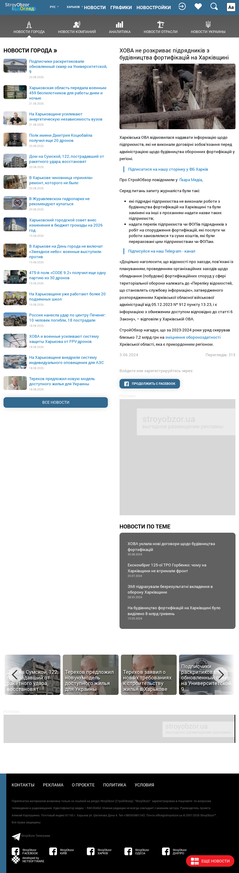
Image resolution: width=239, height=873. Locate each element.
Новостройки (154, 7)
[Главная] (21, 7)
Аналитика (120, 31)
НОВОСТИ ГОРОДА (30, 50)
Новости (95, 7)
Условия (144, 785)
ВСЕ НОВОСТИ (55, 402)
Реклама (53, 785)
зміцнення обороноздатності (193, 337)
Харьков (73, 7)
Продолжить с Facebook (153, 383)
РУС (53, 7)
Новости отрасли (161, 31)
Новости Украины (208, 31)
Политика (114, 785)
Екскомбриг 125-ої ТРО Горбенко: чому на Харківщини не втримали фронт (167, 569)
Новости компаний (77, 31)
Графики (121, 7)
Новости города (29, 31)
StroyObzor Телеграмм (35, 835)
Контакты (23, 785)
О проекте (83, 785)
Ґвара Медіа (190, 179)
